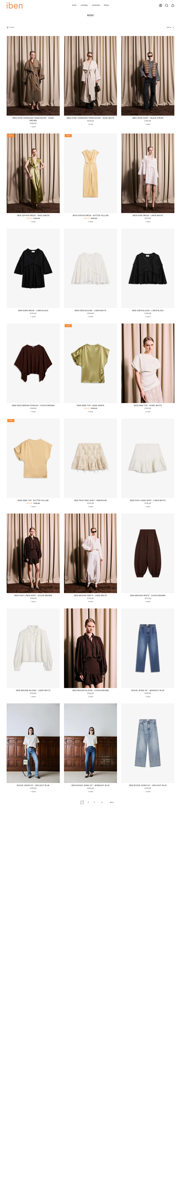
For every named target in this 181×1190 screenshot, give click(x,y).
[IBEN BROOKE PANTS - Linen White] (90, 553)
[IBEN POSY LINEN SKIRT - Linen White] (147, 458)
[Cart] (173, 5)
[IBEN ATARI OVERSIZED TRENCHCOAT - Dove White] (90, 76)
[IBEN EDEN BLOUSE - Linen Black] (147, 268)
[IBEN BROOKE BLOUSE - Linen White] (33, 648)
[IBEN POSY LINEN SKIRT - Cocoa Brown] (33, 553)
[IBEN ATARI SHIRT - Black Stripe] (147, 76)
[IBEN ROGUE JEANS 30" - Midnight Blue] (90, 743)
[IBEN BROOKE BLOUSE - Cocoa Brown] (90, 648)
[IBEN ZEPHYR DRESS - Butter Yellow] (90, 173)
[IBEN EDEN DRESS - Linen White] (147, 173)
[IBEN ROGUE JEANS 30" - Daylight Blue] (147, 743)
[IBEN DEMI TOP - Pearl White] (147, 363)
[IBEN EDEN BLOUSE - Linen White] (90, 268)
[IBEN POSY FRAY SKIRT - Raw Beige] (90, 458)
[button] (74, 5)
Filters (11, 27)
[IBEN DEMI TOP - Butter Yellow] (33, 458)
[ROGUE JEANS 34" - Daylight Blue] (33, 743)
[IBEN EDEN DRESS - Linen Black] (33, 268)
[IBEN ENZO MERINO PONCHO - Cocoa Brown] (33, 363)
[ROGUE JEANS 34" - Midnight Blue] (147, 648)
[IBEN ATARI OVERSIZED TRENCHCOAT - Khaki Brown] (33, 76)
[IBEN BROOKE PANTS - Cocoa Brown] (147, 553)
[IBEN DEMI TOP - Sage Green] (90, 363)
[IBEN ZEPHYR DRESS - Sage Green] (33, 173)
